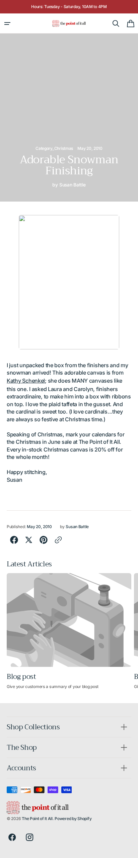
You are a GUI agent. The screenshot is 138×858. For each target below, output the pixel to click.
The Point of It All (37, 818)
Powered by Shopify (73, 818)
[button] (7, 23)
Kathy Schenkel (26, 380)
